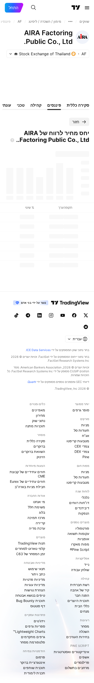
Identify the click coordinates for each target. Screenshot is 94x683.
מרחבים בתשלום (77, 668)
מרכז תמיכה (36, 518)
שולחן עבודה (80, 570)
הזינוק (41, 457)
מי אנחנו (39, 502)
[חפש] (33, 8)
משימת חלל (36, 507)
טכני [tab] (21, 105)
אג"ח (85, 436)
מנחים (84, 611)
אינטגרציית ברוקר (32, 662)
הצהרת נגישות (34, 590)
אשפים (84, 657)
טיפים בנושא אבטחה (30, 595)
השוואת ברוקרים (33, 451)
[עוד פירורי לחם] (70, 21)
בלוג (42, 512)
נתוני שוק (38, 421)
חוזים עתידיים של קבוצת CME (27, 474)
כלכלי (85, 497)
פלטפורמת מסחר (32, 642)
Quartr (32, 382)
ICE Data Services (38, 350)
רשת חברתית (79, 585)
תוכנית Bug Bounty (30, 601)
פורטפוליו (82, 528)
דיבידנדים (82, 508)
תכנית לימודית (34, 673)
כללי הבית (82, 606)
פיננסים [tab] (54, 105)
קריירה (40, 523)
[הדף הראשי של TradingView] (76, 7)
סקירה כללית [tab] (78, 105)
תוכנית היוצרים (78, 601)
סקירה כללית (36, 441)
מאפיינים (38, 410)
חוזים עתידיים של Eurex (27, 481)
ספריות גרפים (35, 626)
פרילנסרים (81, 662)
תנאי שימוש (36, 569)
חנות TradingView (31, 543)
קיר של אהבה (79, 590)
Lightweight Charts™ (29, 631)
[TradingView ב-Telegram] (28, 315)
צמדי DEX (81, 451)
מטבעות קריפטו (78, 441)
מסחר (85, 626)
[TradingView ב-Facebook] (74, 315)
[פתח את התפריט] (87, 8)
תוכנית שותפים (34, 668)
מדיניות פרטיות (34, 579)
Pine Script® (79, 549)
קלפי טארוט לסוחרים (30, 548)
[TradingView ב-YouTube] (62, 315)
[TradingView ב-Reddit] (85, 327)
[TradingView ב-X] (85, 315)
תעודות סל (81, 430)
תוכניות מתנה (35, 426)
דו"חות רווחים (79, 503)
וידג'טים (39, 621)
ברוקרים (39, 446)
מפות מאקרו (80, 544)
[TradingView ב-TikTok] (16, 315)
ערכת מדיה (37, 528)
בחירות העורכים (77, 637)
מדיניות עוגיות (35, 585)
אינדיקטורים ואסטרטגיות (71, 652)
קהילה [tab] (35, 105)
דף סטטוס (37, 606)
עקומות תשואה (78, 533)
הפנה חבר (82, 595)
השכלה (84, 631)
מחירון (40, 415)
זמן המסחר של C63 (30, 554)
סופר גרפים (81, 410)
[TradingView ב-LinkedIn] (39, 315)
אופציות (83, 539)
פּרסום (40, 657)
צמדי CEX (81, 446)
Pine (85, 457)
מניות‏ (85, 425)
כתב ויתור (38, 574)
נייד (86, 564)
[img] (16, 54)
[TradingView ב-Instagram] (51, 315)
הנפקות (83, 513)
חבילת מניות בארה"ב (30, 487)
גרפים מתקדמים (33, 637)
